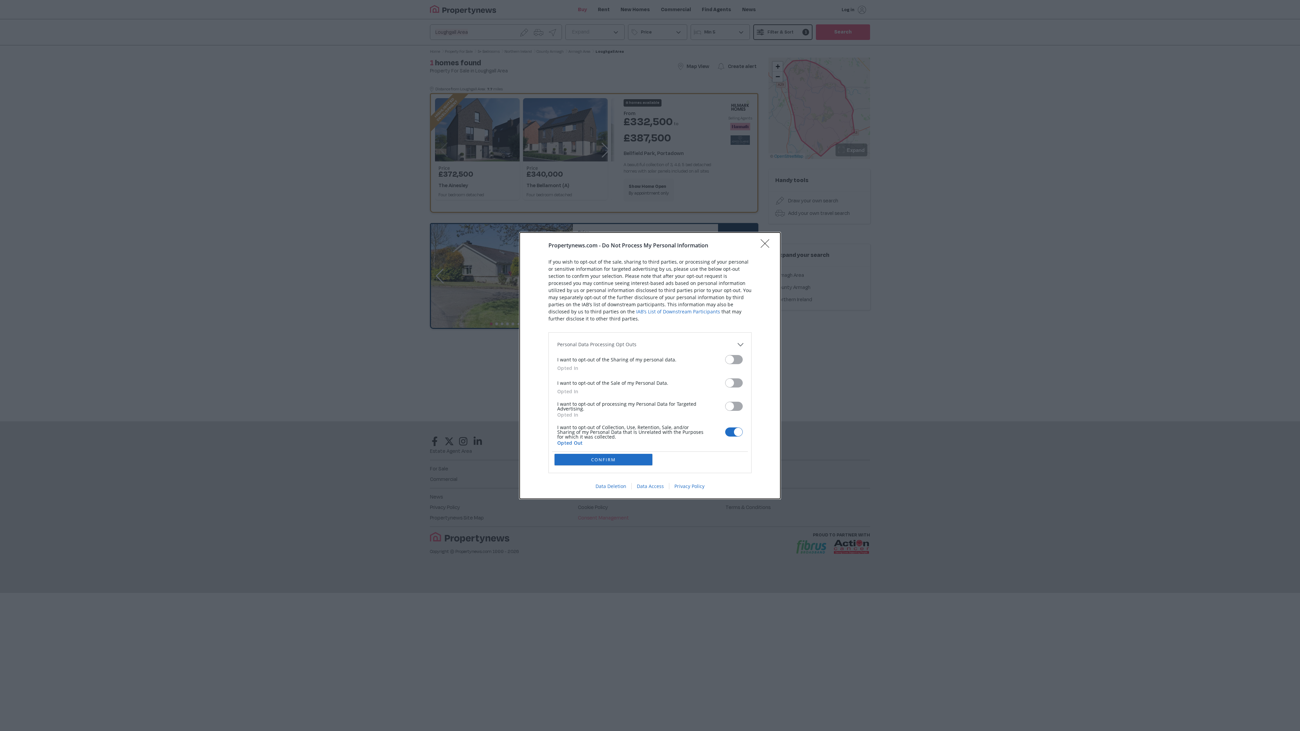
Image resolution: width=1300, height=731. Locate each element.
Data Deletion (610, 486)
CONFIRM (603, 460)
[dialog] (650, 365)
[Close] (767, 245)
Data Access (650, 486)
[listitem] (650, 344)
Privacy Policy (689, 486)
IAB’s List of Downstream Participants (678, 311)
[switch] (734, 359)
